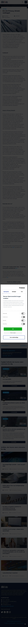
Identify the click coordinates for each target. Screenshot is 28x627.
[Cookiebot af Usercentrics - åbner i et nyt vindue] (19, 288)
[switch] (23, 317)
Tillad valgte (13, 332)
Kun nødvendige (14, 337)
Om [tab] (22, 291)
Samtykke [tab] (6, 291)
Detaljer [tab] (14, 291)
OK (13, 329)
